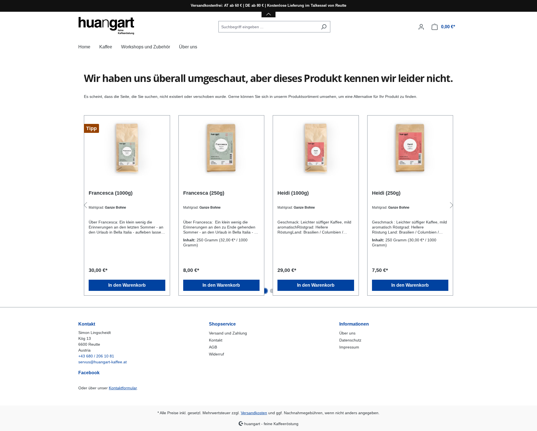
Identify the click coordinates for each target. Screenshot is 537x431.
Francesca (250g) (203, 193)
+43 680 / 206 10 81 (96, 356)
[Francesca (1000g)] (127, 148)
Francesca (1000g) (111, 193)
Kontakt (215, 340)
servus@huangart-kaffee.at (102, 362)
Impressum (349, 347)
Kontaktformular (123, 388)
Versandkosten (254, 413)
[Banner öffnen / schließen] (268, 10)
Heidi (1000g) (293, 193)
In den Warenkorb (127, 285)
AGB (213, 347)
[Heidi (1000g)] (315, 148)
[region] (268, 205)
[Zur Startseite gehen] (106, 26)
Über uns (347, 333)
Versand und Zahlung (228, 333)
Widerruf (216, 354)
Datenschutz (350, 340)
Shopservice (222, 324)
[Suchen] (323, 26)
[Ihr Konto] (421, 26)
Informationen (354, 324)
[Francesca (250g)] (221, 148)
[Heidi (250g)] (410, 148)
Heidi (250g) (386, 193)
